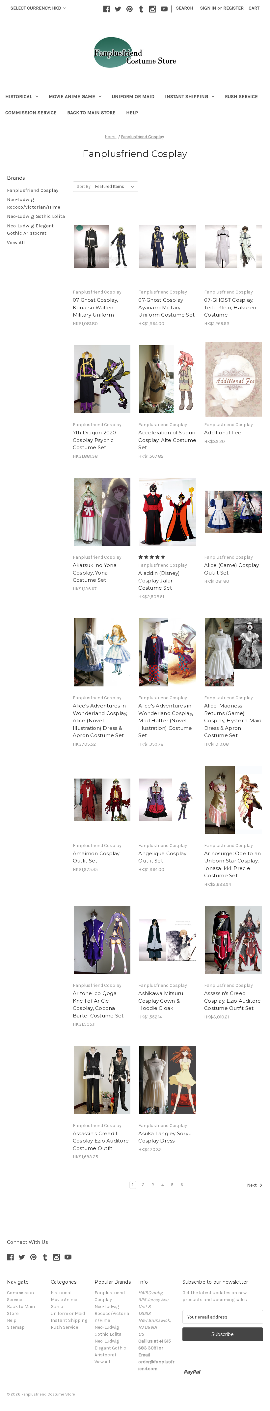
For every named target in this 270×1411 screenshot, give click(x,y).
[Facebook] (106, 9)
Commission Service (31, 112)
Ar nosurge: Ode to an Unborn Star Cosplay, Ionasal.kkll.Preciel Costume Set (232, 864)
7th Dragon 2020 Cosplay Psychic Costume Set (94, 439)
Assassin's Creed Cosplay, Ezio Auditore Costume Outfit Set (232, 1000)
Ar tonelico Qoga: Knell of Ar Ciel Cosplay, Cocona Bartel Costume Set (98, 1004)
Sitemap (16, 1327)
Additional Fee (223, 432)
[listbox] (116, 187)
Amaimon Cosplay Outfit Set (96, 857)
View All (16, 242)
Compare (100, 241)
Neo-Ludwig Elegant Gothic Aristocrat (30, 229)
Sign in (208, 8)
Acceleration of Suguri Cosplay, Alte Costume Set (167, 439)
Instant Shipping (186, 96)
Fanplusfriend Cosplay (32, 190)
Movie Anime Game (72, 96)
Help (132, 112)
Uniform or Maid (133, 96)
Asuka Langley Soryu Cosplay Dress (165, 1137)
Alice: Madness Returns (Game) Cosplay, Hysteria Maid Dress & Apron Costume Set (233, 720)
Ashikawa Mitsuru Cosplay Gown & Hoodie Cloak (160, 1000)
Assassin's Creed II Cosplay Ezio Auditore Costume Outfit (101, 1140)
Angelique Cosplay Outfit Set (162, 857)
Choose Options (102, 252)
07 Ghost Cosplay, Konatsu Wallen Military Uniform (95, 307)
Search (184, 8)
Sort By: (84, 186)
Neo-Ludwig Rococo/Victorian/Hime (33, 203)
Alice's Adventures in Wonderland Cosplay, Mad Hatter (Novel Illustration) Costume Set (165, 720)
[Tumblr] (141, 9)
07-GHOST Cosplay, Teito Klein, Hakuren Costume (230, 307)
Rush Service (241, 96)
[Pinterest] (129, 9)
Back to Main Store (91, 112)
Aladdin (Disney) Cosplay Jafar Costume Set (159, 580)
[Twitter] (118, 9)
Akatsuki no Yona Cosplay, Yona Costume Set (95, 572)
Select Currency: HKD (36, 8)
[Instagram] (152, 9)
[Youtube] (164, 9)
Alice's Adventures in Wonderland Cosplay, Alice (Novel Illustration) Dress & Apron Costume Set (100, 720)
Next (252, 1185)
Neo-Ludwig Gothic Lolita (36, 216)
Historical (18, 96)
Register (233, 8)
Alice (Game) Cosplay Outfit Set (231, 569)
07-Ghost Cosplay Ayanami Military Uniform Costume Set (166, 307)
